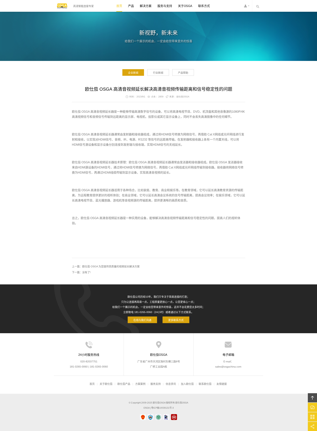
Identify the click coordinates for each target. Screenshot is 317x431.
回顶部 (312, 397)
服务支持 (155, 383)
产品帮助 (183, 72)
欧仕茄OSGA (62, 5)
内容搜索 (257, 6)
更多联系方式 (176, 320)
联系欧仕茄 (205, 383)
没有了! (86, 272)
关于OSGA (185, 6)
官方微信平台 (312, 416)
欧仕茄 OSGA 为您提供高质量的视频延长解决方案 (111, 266)
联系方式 (204, 6)
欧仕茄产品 (123, 383)
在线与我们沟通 (142, 320)
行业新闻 (158, 72)
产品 (131, 6)
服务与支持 (164, 6)
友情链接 (221, 383)
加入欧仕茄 (187, 383)
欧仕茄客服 (246, 6)
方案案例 (140, 383)
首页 (119, 6)
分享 (312, 426)
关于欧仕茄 (106, 383)
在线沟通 (312, 407)
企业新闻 (133, 72)
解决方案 (146, 6)
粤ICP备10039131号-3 (162, 408)
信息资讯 (171, 383)
